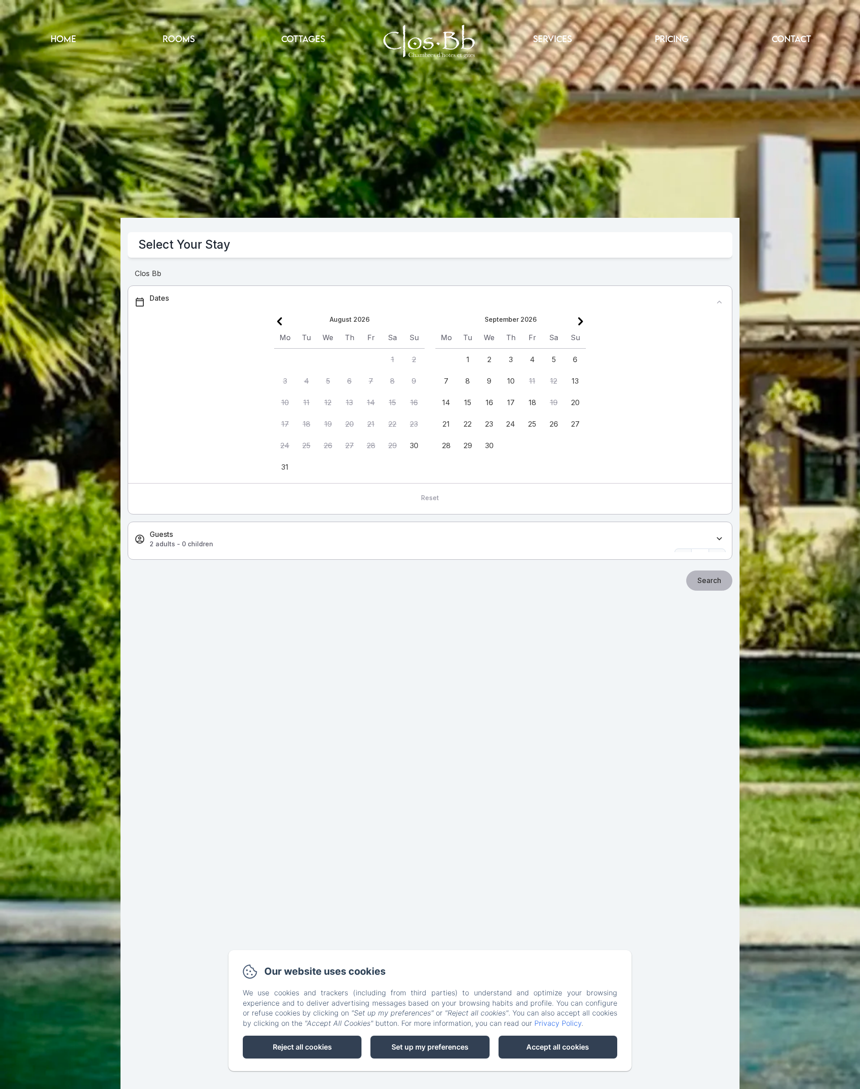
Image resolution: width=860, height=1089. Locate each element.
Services (552, 39)
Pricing (672, 39)
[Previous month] (279, 321)
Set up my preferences (430, 1046)
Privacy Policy (557, 1023)
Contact (791, 39)
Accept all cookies (557, 1046)
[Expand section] (719, 538)
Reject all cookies (302, 1046)
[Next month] (580, 321)
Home (63, 39)
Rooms (179, 39)
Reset (430, 497)
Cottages (303, 39)
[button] (392, 359)
